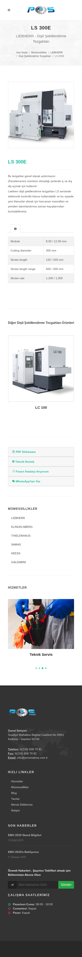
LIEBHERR (57, 52)
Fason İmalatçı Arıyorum (32, 471)
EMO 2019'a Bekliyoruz (23, 852)
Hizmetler (17, 781)
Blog (14, 793)
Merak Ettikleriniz (22, 804)
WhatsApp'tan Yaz (27, 481)
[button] (36, 668)
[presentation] (15, 229)
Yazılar (15, 798)
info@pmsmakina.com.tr (32, 757)
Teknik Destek (24, 461)
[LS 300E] (41, 115)
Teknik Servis (41, 655)
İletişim (15, 810)
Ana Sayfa (21, 52)
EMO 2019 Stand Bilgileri (24, 835)
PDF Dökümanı (25, 451)
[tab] (15, 228)
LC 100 (41, 408)
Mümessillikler (39, 52)
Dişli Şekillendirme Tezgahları (35, 56)
